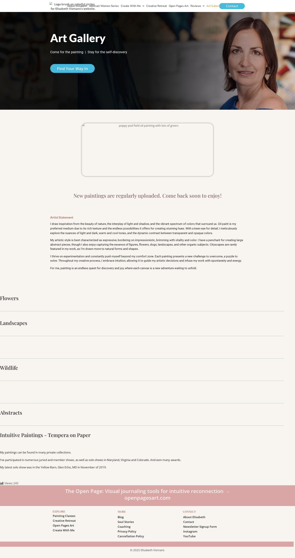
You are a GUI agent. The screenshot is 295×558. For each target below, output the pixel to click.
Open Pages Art (178, 6)
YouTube (189, 536)
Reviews (196, 6)
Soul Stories (126, 522)
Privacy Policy (127, 531)
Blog (121, 517)
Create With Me (131, 6)
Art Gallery (213, 6)
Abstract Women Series (104, 6)
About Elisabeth (77, 6)
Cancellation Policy (131, 536)
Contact (188, 522)
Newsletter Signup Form (200, 527)
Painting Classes (64, 516)
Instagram (190, 531)
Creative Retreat (156, 6)
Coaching (124, 527)
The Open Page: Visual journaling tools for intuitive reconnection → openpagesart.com (147, 494)
